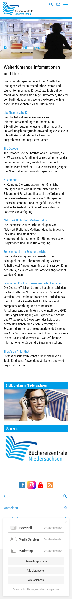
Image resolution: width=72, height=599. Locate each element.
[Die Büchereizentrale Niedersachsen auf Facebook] (22, 485)
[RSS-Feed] (50, 485)
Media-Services (29, 539)
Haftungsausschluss (36, 589)
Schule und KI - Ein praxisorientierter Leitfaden (33, 283)
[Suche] (51, 4)
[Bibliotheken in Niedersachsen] (36, 405)
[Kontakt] (58, 4)
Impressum (54, 589)
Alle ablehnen (36, 580)
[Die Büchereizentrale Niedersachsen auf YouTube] (40, 485)
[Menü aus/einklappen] (65, 4)
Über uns (12, 428)
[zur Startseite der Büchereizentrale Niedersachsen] (18, 8)
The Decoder (11, 148)
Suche (8, 496)
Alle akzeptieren (36, 570)
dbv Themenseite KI (16, 112)
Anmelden (11, 508)
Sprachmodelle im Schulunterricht (25, 251)
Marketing (26, 551)
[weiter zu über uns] (36, 448)
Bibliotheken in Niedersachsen (26, 385)
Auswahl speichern (36, 561)
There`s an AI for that (16, 351)
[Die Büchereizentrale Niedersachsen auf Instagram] (31, 485)
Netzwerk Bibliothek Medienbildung (26, 220)
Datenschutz (19, 589)
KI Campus (10, 180)
